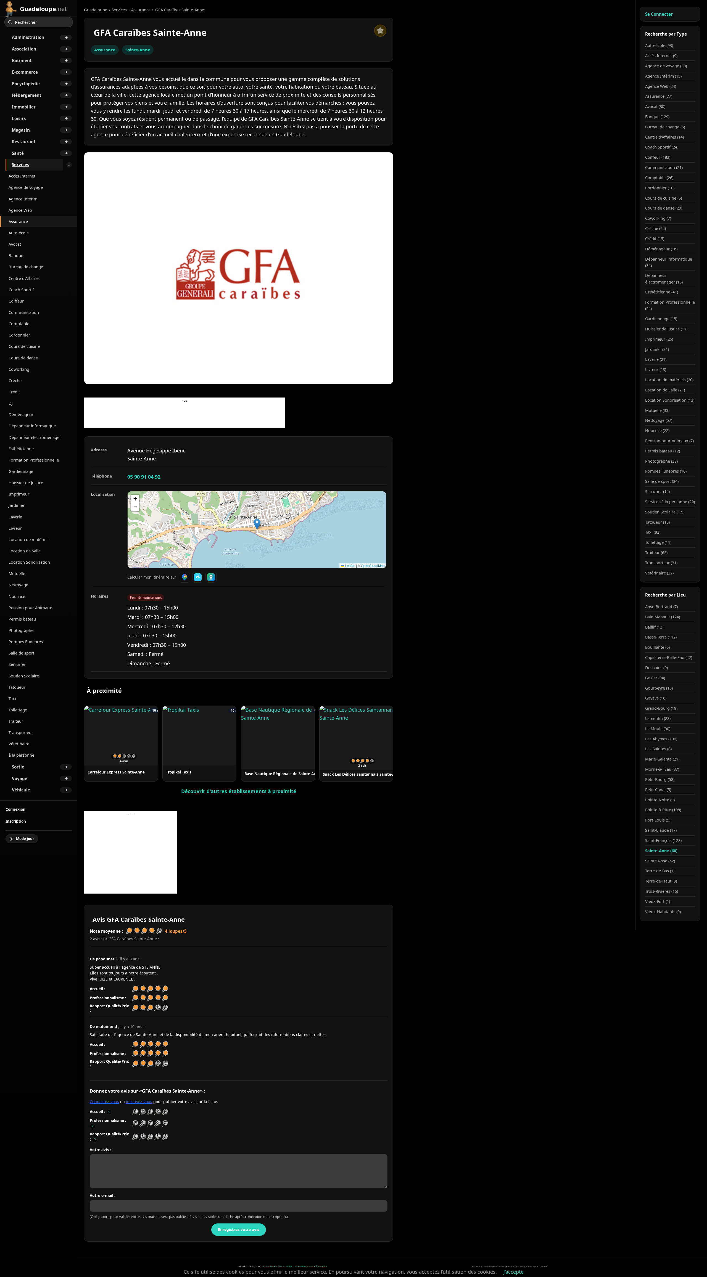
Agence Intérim (23, 199)
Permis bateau (22, 619)
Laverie (15, 517)
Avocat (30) (655, 106)
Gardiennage (21, 471)
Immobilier (24, 107)
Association (24, 49)
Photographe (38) (661, 461)
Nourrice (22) (657, 430)
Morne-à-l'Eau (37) (662, 769)
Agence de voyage (26, 187)
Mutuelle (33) (657, 410)
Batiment (22, 60)
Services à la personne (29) (670, 501)
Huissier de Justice (26, 482)
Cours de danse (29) (663, 208)
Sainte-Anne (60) (661, 850)
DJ (11, 403)
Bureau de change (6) (665, 126)
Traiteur (16, 721)
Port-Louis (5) (657, 820)
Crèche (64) (655, 228)
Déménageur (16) (661, 248)
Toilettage (18, 709)
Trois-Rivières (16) (661, 891)
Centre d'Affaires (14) (664, 137)
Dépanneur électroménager (35, 437)
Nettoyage (18, 584)
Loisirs (19, 118)
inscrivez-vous (139, 1101)
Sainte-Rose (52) (660, 860)
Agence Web (20, 210)
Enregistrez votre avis (238, 1229)
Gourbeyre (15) (659, 688)
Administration (28, 37)
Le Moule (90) (657, 728)
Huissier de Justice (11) (666, 329)
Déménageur (21, 414)
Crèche (15, 380)
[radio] (135, 1112)
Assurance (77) (658, 96)
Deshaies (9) (656, 667)
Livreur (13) (655, 369)
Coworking (19, 369)
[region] (256, 529)
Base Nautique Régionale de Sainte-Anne (282, 773)
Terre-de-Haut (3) (661, 881)
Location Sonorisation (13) (669, 400)
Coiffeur (16, 301)
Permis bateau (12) (662, 451)
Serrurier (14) (657, 491)
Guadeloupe (95, 9)
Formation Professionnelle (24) (670, 305)
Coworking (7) (658, 218)
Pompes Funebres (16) (666, 471)
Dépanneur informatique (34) (668, 262)
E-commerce (25, 72)
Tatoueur (17, 687)
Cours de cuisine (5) (663, 198)
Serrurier (17, 664)
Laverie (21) (655, 359)
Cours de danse (23, 358)
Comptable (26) (659, 177)
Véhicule (21, 790)
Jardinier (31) (657, 349)
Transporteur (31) (661, 562)
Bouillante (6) (657, 647)
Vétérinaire (19, 743)
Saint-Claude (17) (661, 830)
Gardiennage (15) (661, 318)
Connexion (15, 809)
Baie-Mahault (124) (662, 616)
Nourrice (17, 596)
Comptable (19, 323)
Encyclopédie (26, 83)
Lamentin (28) (658, 718)
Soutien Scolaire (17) (664, 512)
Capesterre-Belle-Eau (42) (668, 657)
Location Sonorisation (29, 562)
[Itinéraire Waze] (197, 577)
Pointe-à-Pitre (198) (663, 809)
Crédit (14, 391)
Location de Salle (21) (665, 390)
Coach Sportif (21, 289)
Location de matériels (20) (669, 379)
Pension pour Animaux (30, 607)
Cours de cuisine (24, 346)
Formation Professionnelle (34, 460)
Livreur (15, 528)
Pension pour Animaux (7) (669, 440)
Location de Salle (25, 550)
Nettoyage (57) (658, 420)
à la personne (21, 755)
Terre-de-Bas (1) (659, 870)
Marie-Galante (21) (662, 759)
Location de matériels (29, 539)
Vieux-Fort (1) (657, 901)
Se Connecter (659, 14)
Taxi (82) (652, 532)
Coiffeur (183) (657, 157)
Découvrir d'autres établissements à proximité (238, 791)
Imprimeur (19, 494)
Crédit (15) (654, 238)
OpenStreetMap (373, 565)
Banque (16, 255)
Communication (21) (664, 167)
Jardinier (17, 505)
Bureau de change (26, 266)
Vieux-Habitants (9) (663, 911)
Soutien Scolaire (24, 676)
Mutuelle (17, 573)
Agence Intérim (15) (663, 76)
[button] (257, 524)
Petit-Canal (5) (658, 789)
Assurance (18, 221)
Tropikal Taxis (178, 772)
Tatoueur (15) (657, 522)
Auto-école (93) (659, 45)
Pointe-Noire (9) (660, 799)
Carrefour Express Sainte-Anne (116, 772)
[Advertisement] (184, 415)
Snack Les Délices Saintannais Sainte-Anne (362, 774)
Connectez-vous (104, 1101)
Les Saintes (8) (658, 748)
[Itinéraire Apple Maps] (211, 577)
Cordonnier (19, 335)
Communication (24, 312)
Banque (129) (657, 116)
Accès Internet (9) (661, 55)
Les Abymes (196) (661, 738)
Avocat (15, 244)
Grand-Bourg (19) (661, 708)
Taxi (12, 698)
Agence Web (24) (660, 86)
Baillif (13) (654, 627)
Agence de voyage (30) (666, 65)
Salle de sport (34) (662, 481)
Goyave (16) (655, 698)
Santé (18, 153)
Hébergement (26, 95)
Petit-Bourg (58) (659, 779)
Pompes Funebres (26, 641)
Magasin (21, 130)
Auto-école (19, 232)
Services (20, 164)
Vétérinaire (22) (659, 573)
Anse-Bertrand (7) (661, 606)
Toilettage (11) (658, 542)
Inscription (16, 821)
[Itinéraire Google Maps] (184, 577)
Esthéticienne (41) (661, 292)
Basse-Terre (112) (661, 637)
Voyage (19, 778)
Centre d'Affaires (24, 278)
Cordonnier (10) (659, 187)
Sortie (18, 767)
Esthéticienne (21, 448)
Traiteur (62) (656, 552)
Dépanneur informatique (32, 425)
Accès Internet (22, 176)
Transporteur (21, 732)
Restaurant (24, 141)
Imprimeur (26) (659, 339)
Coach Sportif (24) (661, 147)
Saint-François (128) (663, 840)
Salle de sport (21, 653)
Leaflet (349, 565)
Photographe (21, 630)
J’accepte (513, 1271)
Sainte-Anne (137, 49)
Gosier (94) (655, 677)
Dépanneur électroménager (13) (664, 278)
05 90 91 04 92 (143, 476)
